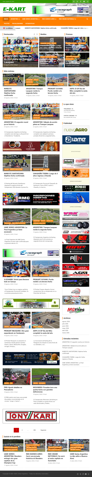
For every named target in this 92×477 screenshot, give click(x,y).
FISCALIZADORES (17, 23)
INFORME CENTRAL (31, 447)
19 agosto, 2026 (30, 95)
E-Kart (16, 65)
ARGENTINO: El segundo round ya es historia (75, 342)
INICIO (6, 19)
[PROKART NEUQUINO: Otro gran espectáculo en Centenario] (17, 320)
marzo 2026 (65, 333)
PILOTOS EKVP (81, 43)
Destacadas (8, 34)
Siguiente (43, 430)
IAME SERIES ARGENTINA (30, 19)
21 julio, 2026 (73, 461)
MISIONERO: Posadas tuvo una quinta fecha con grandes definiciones (45, 389)
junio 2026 (65, 326)
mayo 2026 (65, 328)
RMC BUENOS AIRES (48, 19)
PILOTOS (6, 23)
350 (34, 430)
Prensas (69, 34)
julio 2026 (65, 324)
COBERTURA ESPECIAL (18, 115)
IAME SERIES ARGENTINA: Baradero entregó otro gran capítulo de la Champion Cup (12, 458)
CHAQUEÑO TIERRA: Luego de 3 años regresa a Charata (57, 28)
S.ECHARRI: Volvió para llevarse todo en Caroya (75, 47)
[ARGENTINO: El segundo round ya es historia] (17, 111)
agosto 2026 (66, 321)
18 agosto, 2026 (44, 65)
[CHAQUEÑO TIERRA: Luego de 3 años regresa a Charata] (46, 162)
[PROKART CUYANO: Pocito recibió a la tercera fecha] (46, 268)
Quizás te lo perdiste (12, 437)
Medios (43, 34)
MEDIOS (54, 43)
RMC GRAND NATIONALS (66, 19)
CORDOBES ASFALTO (71, 43)
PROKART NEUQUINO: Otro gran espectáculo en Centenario (50, 61)
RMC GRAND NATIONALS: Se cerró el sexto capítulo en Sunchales (56, 457)
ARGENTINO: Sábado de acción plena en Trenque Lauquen (45, 123)
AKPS (71, 84)
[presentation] (34, 34)
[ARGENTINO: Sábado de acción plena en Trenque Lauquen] (46, 111)
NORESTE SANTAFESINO (11, 84)
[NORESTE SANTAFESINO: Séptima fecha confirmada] (17, 162)
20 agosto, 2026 (8, 65)
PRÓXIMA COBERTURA (32, 84)
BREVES (7, 82)
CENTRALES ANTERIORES (11, 447)
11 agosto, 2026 (70, 65)
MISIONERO (42, 383)
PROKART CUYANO (58, 84)
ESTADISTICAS (30, 23)
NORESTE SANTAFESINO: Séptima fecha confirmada (10, 92)
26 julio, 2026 (51, 463)
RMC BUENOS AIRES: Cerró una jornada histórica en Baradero (34, 456)
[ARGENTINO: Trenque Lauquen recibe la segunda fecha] (46, 216)
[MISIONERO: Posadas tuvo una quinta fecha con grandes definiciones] (46, 376)
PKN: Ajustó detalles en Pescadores (13, 388)
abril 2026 (65, 330)
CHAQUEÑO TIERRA (45, 43)
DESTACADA (8, 53)
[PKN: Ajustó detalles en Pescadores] (17, 376)
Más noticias (9, 71)
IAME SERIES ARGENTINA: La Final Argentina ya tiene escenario (19, 59)
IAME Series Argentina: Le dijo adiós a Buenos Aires (79, 456)
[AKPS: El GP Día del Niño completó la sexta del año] (46, 320)
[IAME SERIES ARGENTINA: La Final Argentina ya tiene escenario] (17, 216)
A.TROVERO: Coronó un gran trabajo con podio (77, 62)
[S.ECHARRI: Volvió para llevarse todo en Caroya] (17, 268)
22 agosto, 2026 (37, 126)
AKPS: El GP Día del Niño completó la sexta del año (78, 91)
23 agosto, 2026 (8, 126)
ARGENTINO (14, 19)
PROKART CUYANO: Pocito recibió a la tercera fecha (55, 91)
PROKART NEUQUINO (51, 56)
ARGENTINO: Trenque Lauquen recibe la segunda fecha (34, 91)
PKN (11, 383)
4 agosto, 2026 (30, 461)
